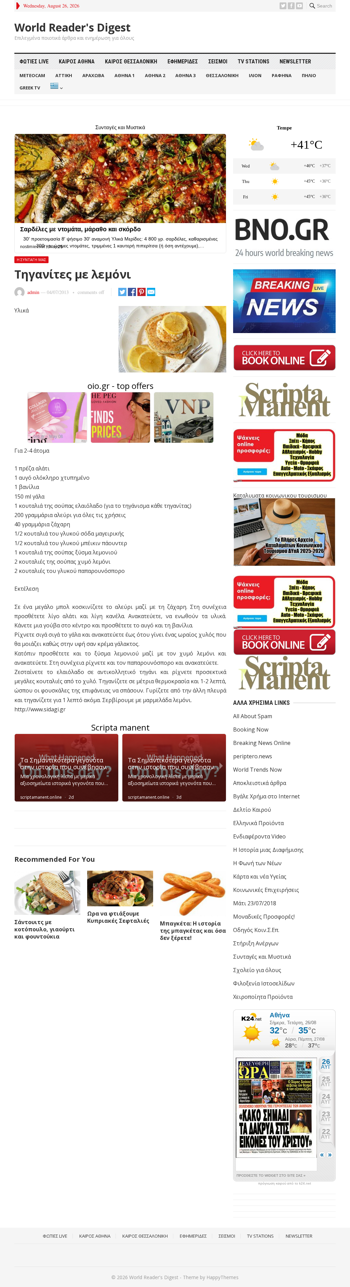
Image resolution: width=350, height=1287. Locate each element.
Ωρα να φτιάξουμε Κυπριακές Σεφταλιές (118, 917)
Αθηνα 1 (125, 75)
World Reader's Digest (72, 27)
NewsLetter (295, 61)
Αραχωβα (93, 75)
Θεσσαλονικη (222, 75)
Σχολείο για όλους (257, 970)
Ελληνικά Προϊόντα (258, 823)
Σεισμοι (217, 61)
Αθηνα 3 (185, 75)
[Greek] (56, 88)
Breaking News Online (262, 743)
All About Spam (252, 716)
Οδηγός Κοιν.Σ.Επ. (256, 930)
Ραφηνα (282, 75)
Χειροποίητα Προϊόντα (263, 997)
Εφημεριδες (182, 61)
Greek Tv (29, 88)
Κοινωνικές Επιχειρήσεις (266, 890)
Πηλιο (309, 75)
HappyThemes (222, 1277)
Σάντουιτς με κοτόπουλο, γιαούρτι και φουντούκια (44, 929)
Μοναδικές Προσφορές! (264, 916)
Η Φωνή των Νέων (257, 863)
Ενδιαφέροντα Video (259, 836)
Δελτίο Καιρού (252, 809)
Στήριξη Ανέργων (256, 943)
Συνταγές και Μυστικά (262, 956)
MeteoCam (32, 75)
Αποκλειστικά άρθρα (259, 783)
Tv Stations (253, 61)
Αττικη (63, 75)
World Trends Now (257, 769)
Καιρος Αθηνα (77, 61)
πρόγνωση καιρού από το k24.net (284, 1183)
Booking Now (250, 729)
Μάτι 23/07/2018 (254, 903)
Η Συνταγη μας (31, 259)
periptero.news (252, 756)
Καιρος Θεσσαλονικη (131, 61)
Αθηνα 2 (155, 75)
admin (33, 292)
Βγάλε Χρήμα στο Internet (266, 796)
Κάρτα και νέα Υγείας (259, 876)
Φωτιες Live (34, 61)
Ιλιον (255, 75)
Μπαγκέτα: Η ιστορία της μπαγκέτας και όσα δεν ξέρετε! (193, 931)
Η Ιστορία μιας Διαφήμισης (268, 850)
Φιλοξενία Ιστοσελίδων (264, 983)
